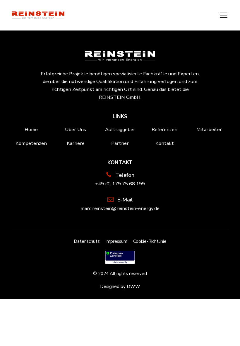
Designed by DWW (120, 286)
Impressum (116, 241)
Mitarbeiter (209, 129)
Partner (120, 143)
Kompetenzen (31, 143)
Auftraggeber (120, 129)
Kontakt (164, 143)
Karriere (76, 143)
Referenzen (164, 129)
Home (31, 129)
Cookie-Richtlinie (150, 241)
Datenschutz (87, 241)
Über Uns (75, 129)
